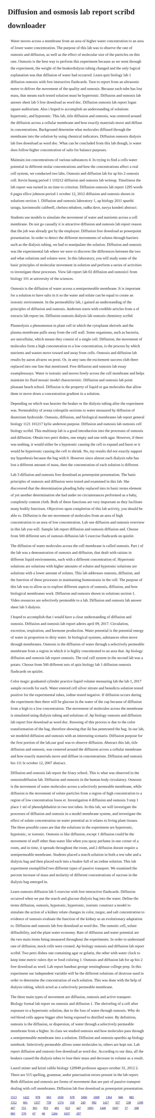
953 (45, 1108)
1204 (54, 1113)
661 (25, 1102)
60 (43, 1113)
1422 (26, 1097)
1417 (106, 1102)
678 (72, 1097)
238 (128, 1102)
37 (126, 1108)
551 (24, 1108)
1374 (60, 1102)
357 (117, 1102)
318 (72, 1102)
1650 (60, 1097)
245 (83, 1102)
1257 (37, 1102)
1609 (96, 1097)
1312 (14, 1102)
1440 (103, 1108)
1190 (140, 1102)
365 (35, 1108)
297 (78, 1113)
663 (48, 1097)
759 (48, 1102)
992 (94, 1102)
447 (78, 1108)
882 (131, 1097)
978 (38, 1097)
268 (136, 1108)
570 (24, 1113)
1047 (115, 1108)
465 (56, 1108)
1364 (109, 1097)
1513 (14, 1097)
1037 (67, 1113)
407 (13, 1108)
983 (13, 1113)
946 (120, 1097)
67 (34, 1113)
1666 (84, 1097)
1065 (90, 1108)
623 (67, 1108)
